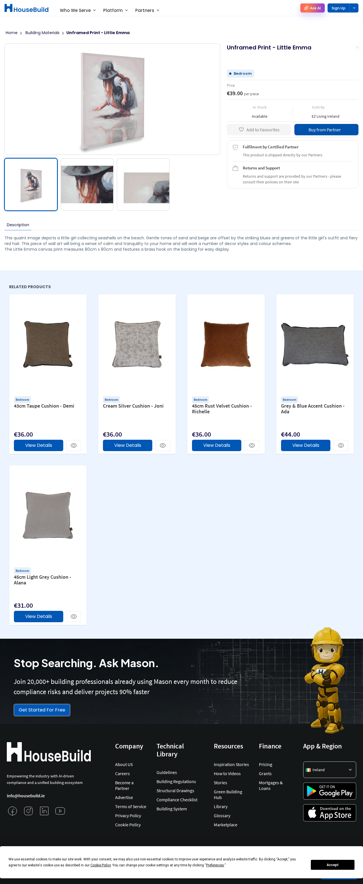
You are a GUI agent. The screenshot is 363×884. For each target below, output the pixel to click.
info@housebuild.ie (26, 795)
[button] (329, 769)
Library (220, 806)
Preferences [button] (215, 865)
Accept (333, 865)
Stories (220, 782)
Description (18, 225)
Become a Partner (124, 785)
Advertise (124, 797)
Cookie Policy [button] (100, 865)
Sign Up (338, 8)
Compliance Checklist (177, 799)
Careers (122, 773)
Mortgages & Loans (271, 785)
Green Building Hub (228, 794)
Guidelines (167, 772)
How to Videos (227, 773)
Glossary (222, 815)
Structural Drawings (175, 790)
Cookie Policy (128, 824)
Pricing (265, 764)
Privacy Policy (128, 815)
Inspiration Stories (231, 764)
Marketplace (225, 824)
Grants (265, 773)
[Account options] (353, 8)
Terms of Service (130, 806)
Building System (172, 809)
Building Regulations (176, 781)
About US (124, 764)
